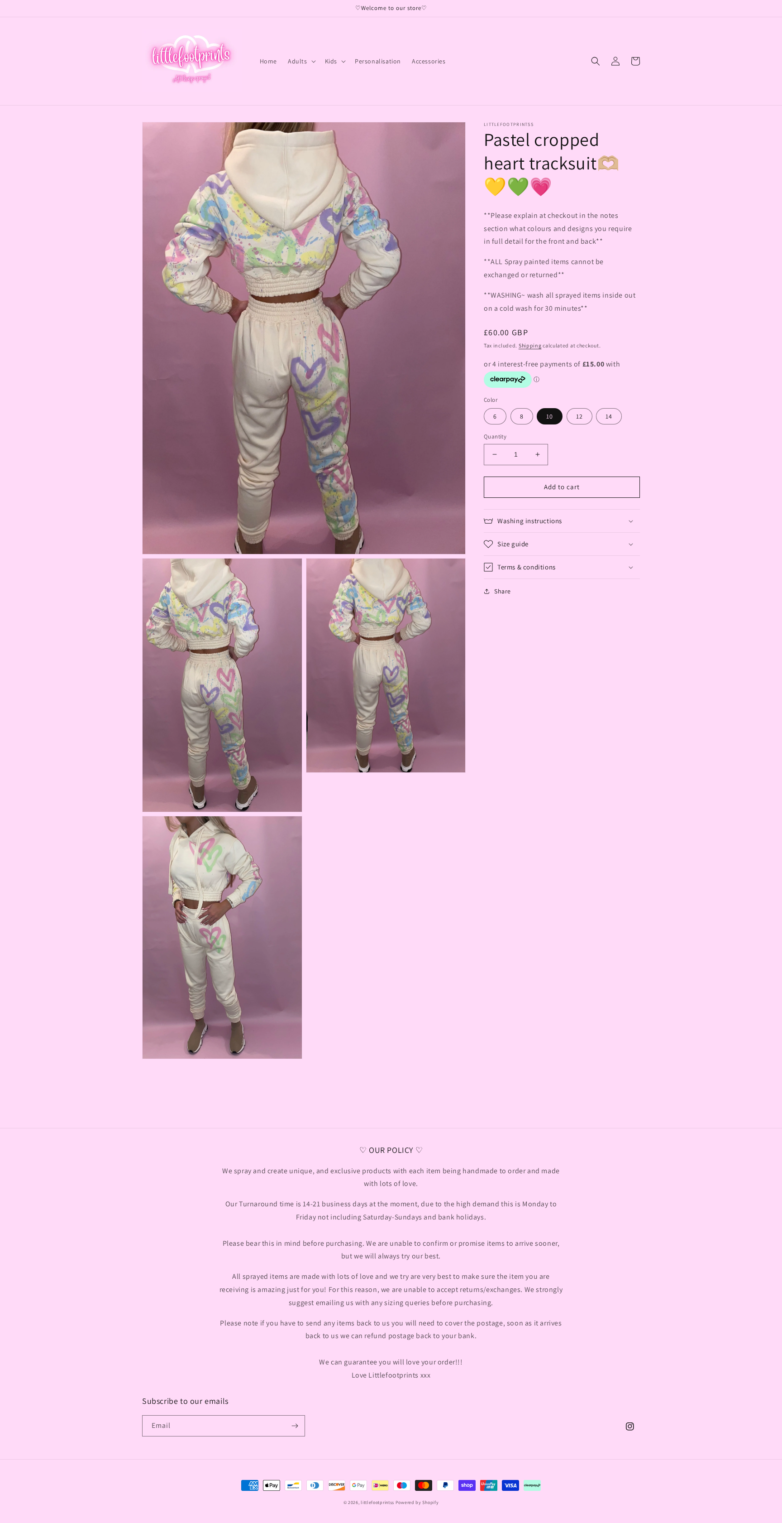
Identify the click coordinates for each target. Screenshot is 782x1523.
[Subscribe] (295, 1425)
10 (549, 416)
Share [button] (502, 591)
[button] (300, 61)
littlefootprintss (377, 1502)
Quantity (495, 436)
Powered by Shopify (417, 1502)
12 (579, 416)
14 (609, 416)
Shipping (530, 345)
